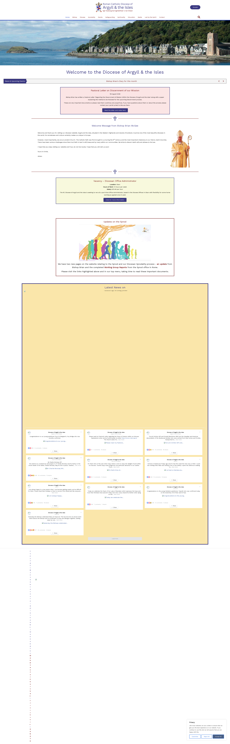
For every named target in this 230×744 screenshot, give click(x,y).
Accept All (218, 736)
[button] (195, 7)
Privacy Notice (30, 712)
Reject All (207, 736)
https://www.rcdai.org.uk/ (129, 438)
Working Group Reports (115, 267)
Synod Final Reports (121, 81)
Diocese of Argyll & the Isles (56, 432)
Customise (195, 736)
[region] (206, 729)
